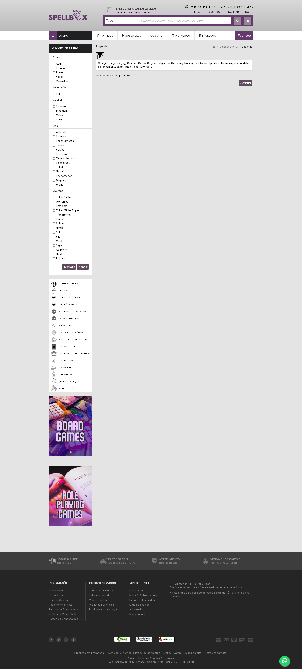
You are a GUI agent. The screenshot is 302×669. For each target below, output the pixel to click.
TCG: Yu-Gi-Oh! (67, 346)
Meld (59, 241)
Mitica (59, 115)
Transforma (63, 214)
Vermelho (62, 81)
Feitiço (60, 149)
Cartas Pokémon (69, 318)
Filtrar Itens (69, 266)
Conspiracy (63, 162)
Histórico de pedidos (142, 600)
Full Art (60, 258)
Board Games (67, 325)
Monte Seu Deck (68, 283)
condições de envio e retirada (210, 587)
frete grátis (118, 559)
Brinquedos (66, 388)
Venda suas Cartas (225, 559)
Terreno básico (65, 158)
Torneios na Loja (66, 563)
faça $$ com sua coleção (224, 563)
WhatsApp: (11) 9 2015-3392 (208, 7)
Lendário (61, 154)
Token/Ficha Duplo (67, 210)
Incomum (62, 110)
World (59, 184)
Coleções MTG (229, 46)
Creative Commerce (162, 658)
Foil (58, 93)
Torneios (106, 35)
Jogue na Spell (69, 559)
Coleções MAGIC (68, 304)
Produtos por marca (101, 604)
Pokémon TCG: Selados (73, 311)
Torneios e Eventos (101, 590)
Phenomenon (64, 175)
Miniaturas (66, 374)
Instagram (182, 35)
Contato (156, 35)
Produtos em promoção (104, 609)
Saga (59, 245)
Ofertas (64, 290)
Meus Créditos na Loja (143, 595)
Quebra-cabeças (69, 381)
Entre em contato (100, 595)
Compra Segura (58, 600)
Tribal (59, 167)
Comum (61, 106)
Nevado (60, 171)
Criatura (61, 136)
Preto (59, 72)
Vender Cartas (98, 600)
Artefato (61, 132)
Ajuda (63, 35)
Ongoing (61, 180)
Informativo (136, 609)
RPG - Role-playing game (73, 339)
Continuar (245, 83)
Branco (60, 68)
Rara (59, 119)
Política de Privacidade (63, 614)
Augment (61, 249)
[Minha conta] (248, 21)
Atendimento (169, 559)
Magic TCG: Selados (71, 297)
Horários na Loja (168, 563)
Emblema (61, 206)
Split (59, 232)
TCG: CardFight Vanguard (75, 353)
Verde (59, 76)
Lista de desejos (139, 604)
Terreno (61, 145)
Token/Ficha (63, 197)
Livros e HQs (66, 367)
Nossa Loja (56, 595)
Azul (59, 63)
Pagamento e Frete (60, 604)
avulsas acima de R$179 (121, 563)
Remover (83, 266)
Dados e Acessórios (71, 332)
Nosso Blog (133, 35)
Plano (59, 219)
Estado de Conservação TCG (66, 619)
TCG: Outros (66, 360)
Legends (247, 46)
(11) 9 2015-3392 (243, 7)
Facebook (209, 35)
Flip (58, 236)
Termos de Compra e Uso (64, 609)
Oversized (62, 201)
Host (59, 254)
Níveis (59, 227)
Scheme (61, 223)
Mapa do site (137, 614)
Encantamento (65, 140)
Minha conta (137, 590)
